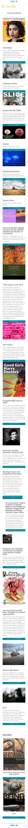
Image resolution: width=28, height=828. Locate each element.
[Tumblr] (16, 1)
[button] (26, 5)
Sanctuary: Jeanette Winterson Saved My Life (13, 451)
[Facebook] (11, 1)
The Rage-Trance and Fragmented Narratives (12, 473)
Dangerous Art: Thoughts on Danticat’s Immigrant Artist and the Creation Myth (13, 552)
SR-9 (4, 708)
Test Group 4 (8, 345)
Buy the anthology (14, 321)
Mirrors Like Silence (11, 670)
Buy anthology (14, 778)
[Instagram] (15, 1)
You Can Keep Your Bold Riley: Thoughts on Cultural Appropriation (14, 612)
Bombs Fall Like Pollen (12, 110)
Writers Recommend (11, 171)
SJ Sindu (8, 6)
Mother (6, 144)
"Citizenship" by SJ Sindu (14, 43)
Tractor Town (8, 200)
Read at (14, 62)
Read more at (14, 360)
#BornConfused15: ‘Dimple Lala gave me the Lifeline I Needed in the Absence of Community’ (13, 231)
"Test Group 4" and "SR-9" (13, 285)
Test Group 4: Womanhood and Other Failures (14, 773)
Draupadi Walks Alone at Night (13, 402)
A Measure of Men (10, 84)
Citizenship (7, 48)
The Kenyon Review (6, 43)
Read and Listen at (14, 149)
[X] (13, 1)
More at (14, 179)
